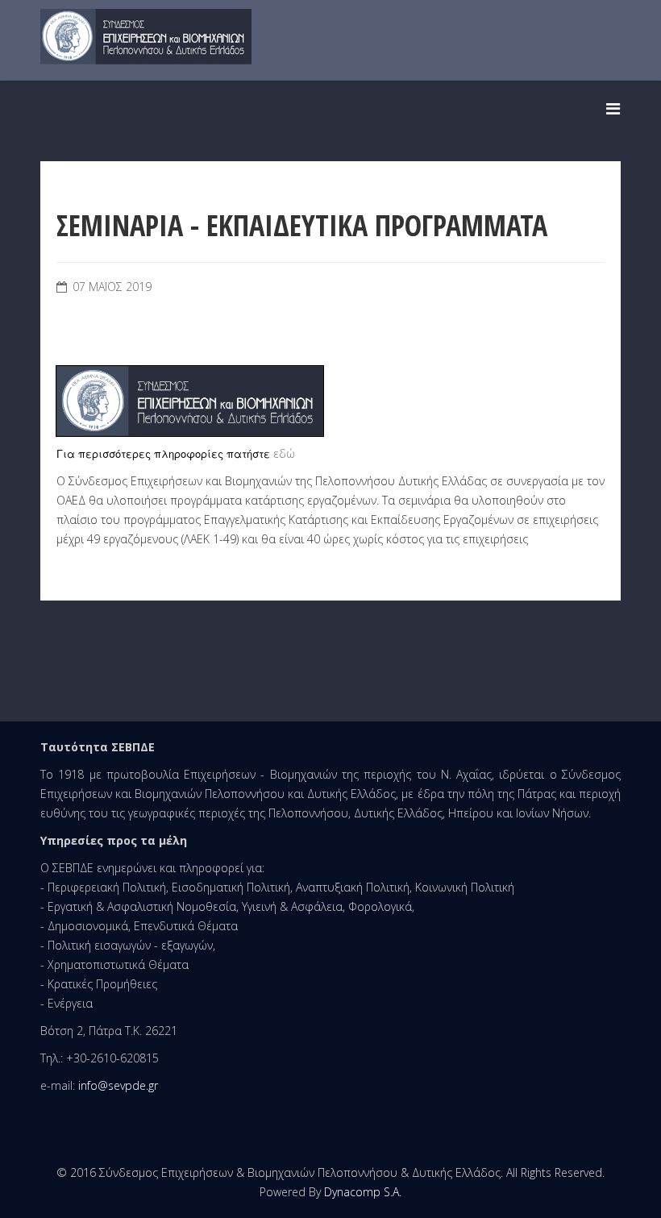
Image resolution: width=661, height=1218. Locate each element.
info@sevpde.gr (118, 1085)
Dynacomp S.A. (362, 1191)
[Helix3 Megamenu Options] (613, 108)
